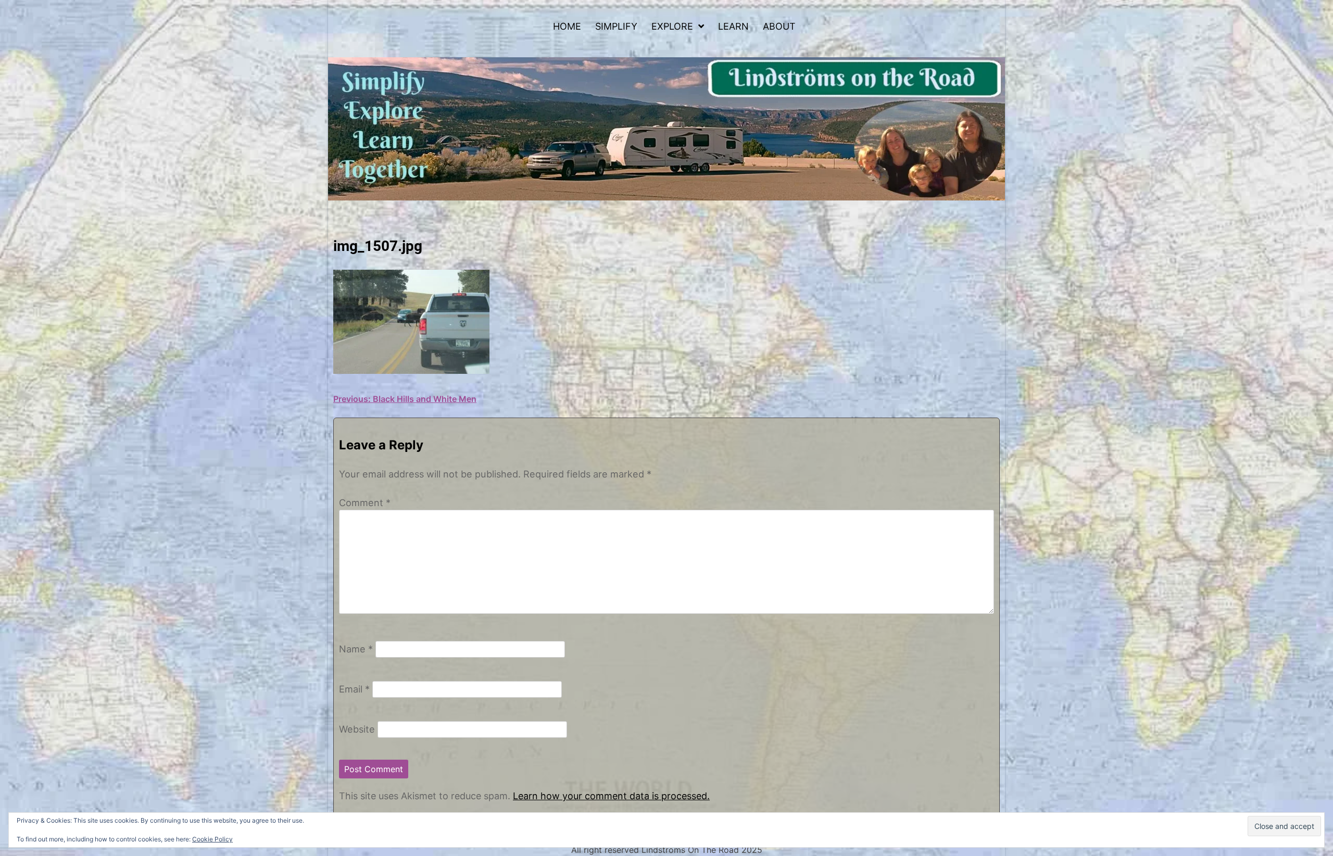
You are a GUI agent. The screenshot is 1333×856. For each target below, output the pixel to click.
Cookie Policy (212, 839)
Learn (733, 26)
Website (357, 729)
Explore (672, 26)
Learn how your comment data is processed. (611, 795)
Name (356, 648)
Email (354, 689)
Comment (365, 502)
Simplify (616, 26)
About (779, 26)
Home (567, 26)
